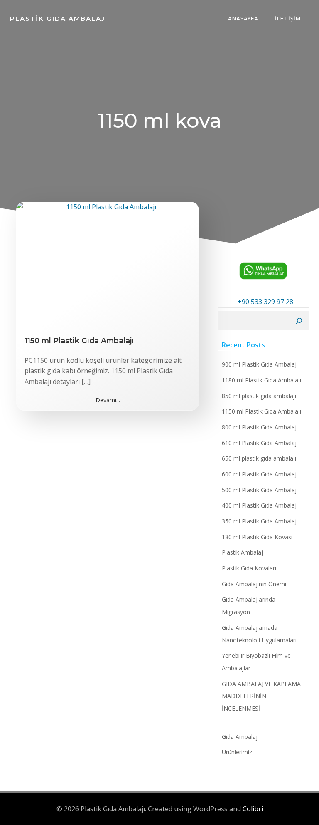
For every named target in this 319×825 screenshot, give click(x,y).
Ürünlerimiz (237, 752)
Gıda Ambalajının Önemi (254, 584)
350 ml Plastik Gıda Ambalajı (260, 521)
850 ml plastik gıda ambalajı (259, 396)
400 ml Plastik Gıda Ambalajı (260, 505)
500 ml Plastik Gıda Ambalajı (260, 490)
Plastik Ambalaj (242, 552)
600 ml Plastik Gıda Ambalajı (260, 474)
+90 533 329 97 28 (265, 301)
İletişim (288, 18)
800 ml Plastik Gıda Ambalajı (260, 427)
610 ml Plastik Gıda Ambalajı (260, 443)
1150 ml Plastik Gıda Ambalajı (261, 411)
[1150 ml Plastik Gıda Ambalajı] (107, 263)
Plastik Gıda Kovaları (249, 568)
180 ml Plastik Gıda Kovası (257, 537)
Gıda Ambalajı (240, 737)
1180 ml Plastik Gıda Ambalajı (261, 380)
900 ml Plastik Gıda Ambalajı (260, 364)
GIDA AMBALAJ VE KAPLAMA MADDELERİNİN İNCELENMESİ (261, 696)
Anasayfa (243, 18)
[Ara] (299, 320)
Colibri (253, 808)
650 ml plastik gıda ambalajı (259, 458)
